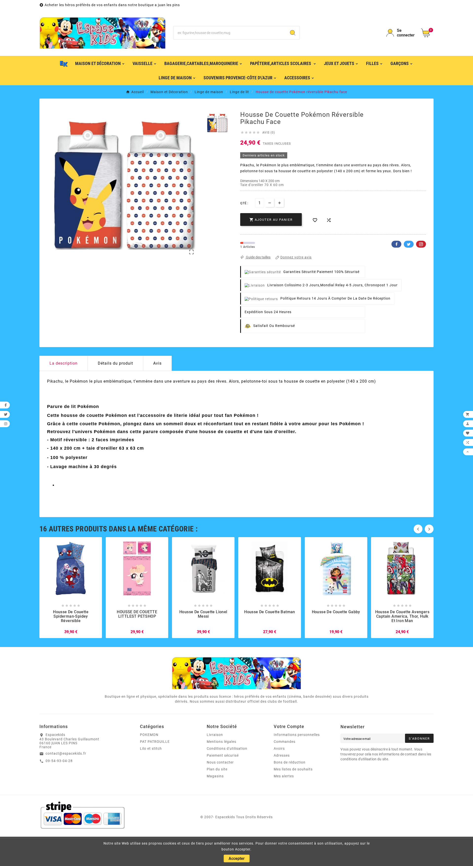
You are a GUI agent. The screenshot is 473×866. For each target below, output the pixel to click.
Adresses (282, 755)
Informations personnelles (297, 735)
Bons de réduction (289, 762)
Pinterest (421, 244)
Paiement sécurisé (223, 755)
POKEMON (149, 735)
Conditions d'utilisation (227, 748)
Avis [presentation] (157, 363)
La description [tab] (64, 363)
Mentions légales (221, 742)
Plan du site (217, 769)
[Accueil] (63, 63)
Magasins (215, 776)
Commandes (284, 742)
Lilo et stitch (151, 748)
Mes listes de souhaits (293, 769)
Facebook (396, 244)
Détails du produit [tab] (115, 363)
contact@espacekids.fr (66, 753)
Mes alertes (284, 776)
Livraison (215, 735)
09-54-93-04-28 (59, 761)
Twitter (409, 244)
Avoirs (279, 748)
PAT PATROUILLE (155, 742)
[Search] (292, 32)
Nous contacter (220, 762)
